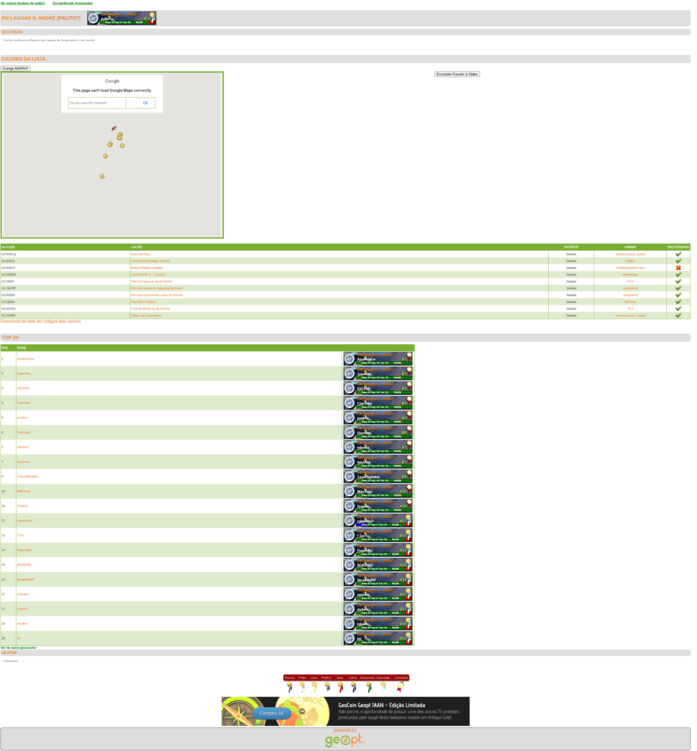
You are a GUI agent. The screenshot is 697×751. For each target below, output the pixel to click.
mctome (22, 608)
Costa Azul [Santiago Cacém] (150, 261)
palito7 (69, 18)
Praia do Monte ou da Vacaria (150, 308)
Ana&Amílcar (25, 358)
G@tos (630, 261)
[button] (105, 156)
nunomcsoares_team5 (630, 254)
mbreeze (23, 447)
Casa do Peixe (141, 254)
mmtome (23, 594)
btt (18, 638)
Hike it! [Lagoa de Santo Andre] (151, 281)
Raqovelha (24, 550)
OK (145, 103)
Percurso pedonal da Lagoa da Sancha (157, 295)
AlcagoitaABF (26, 579)
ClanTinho (23, 403)
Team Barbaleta (27, 476)
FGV (630, 281)
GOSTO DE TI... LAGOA (147, 274)
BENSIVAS (24, 564)
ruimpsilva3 (630, 288)
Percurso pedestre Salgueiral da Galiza (157, 288)
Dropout (22, 505)
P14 (630, 308)
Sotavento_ (24, 373)
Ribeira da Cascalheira (146, 315)
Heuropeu (23, 432)
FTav (20, 535)
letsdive (22, 623)
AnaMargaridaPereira (630, 267)
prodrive (22, 417)
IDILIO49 (23, 388)
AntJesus (23, 461)
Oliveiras (630, 301)
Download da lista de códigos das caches (41, 321)
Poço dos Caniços (143, 301)
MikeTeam (24, 491)
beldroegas (630, 274)
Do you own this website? (89, 103)
